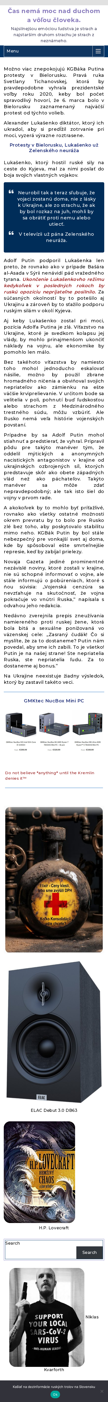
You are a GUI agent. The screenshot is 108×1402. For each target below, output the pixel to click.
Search (12, 1243)
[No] (101, 1391)
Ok (55, 1394)
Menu (13, 51)
